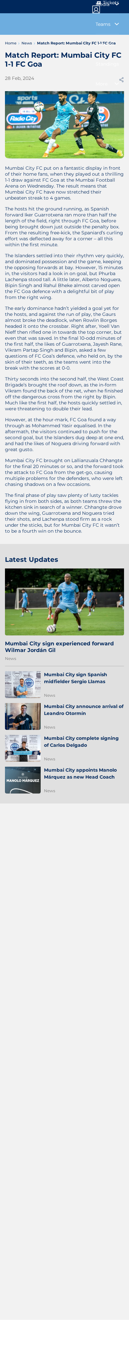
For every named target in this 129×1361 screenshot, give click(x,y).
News (10, 658)
